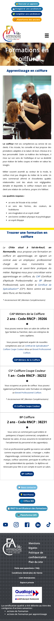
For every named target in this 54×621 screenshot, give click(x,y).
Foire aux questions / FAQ (27, 568)
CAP (38, 276)
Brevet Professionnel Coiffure (28, 392)
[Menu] (46, 35)
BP (40, 280)
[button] (27, 4)
